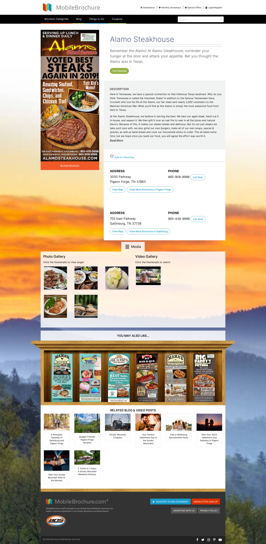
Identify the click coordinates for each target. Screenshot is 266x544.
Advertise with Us (184, 510)
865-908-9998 (179, 177)
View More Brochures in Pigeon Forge (150, 189)
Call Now (198, 177)
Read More (116, 140)
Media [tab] (136, 246)
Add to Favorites (124, 157)
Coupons (117, 18)
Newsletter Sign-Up (206, 501)
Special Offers (194, 7)
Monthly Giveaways (171, 7)
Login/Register (215, 7)
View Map (117, 189)
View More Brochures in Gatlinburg (148, 231)
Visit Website (119, 71)
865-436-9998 (179, 219)
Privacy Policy (209, 510)
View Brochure (71, 165)
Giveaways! (172, 501)
